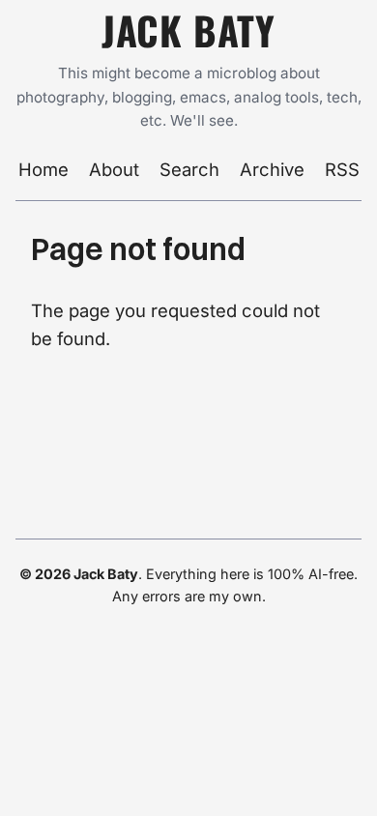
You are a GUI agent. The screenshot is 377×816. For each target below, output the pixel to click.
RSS (342, 169)
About (114, 169)
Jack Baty (189, 30)
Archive (272, 169)
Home (43, 169)
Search (189, 169)
